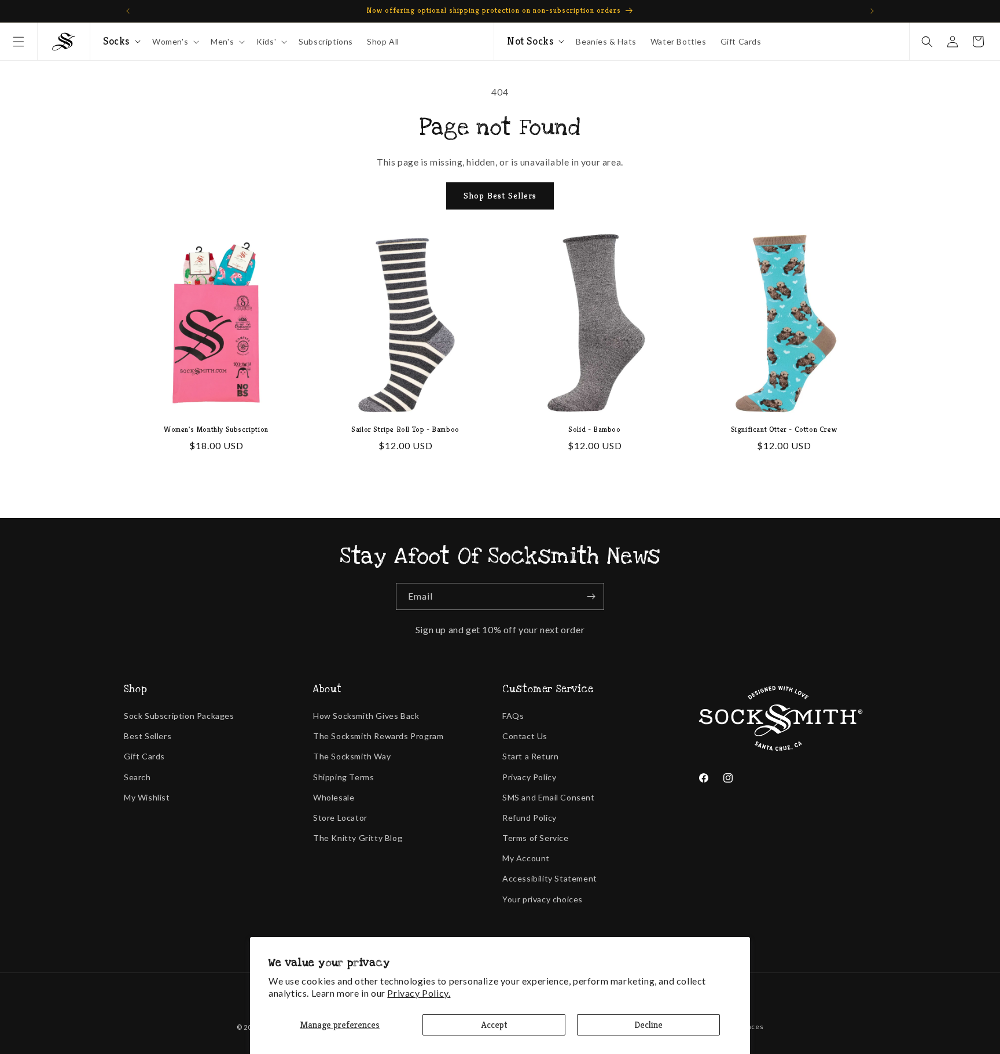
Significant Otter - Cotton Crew (784, 429)
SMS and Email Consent (548, 797)
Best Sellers (147, 736)
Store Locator (340, 817)
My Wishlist (147, 797)
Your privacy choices (542, 899)
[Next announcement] (872, 11)
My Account (526, 858)
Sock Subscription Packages (179, 716)
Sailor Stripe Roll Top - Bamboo (405, 429)
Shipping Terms (343, 777)
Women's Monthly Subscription (216, 429)
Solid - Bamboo (594, 429)
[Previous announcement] (128, 11)
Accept (494, 1025)
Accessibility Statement (549, 878)
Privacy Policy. (418, 992)
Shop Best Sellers (500, 195)
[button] (18, 41)
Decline (648, 1025)
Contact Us (524, 736)
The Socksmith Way (352, 756)
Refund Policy (529, 817)
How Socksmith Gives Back (366, 716)
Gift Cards (144, 756)
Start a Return (530, 756)
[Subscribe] (591, 596)
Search (137, 777)
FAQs (513, 716)
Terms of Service (535, 838)
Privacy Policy (529, 777)
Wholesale (333, 797)
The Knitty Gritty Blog (357, 838)
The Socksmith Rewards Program (378, 736)
